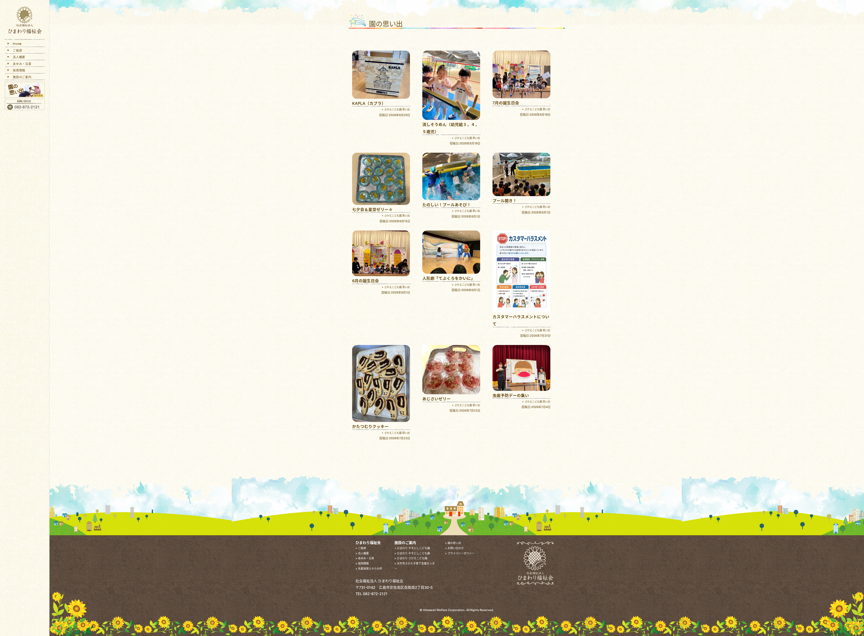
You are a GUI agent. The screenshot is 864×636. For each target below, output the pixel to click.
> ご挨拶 (361, 548)
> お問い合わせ (454, 548)
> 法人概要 (362, 553)
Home (16, 43)
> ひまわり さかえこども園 (410, 558)
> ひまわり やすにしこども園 (412, 548)
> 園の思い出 (453, 543)
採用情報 (17, 70)
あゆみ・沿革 (21, 63)
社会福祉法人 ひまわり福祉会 (25, 21)
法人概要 (17, 57)
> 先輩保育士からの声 (369, 568)
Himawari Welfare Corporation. (444, 610)
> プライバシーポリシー (460, 553)
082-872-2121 (375, 593)
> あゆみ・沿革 (365, 558)
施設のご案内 (21, 77)
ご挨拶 (16, 50)
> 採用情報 (362, 563)
